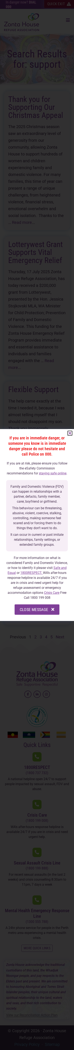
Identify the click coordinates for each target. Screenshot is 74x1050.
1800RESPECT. (31, 573)
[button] (70, 433)
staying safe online (52, 473)
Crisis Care (51, 593)
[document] (37, 525)
